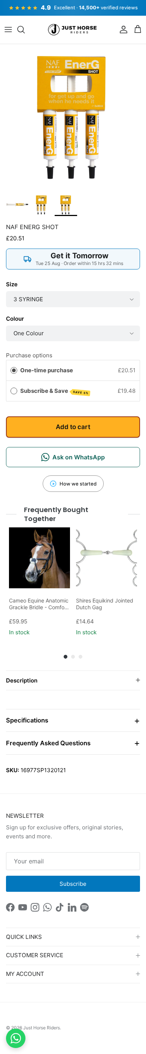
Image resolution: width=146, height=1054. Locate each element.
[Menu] (8, 29)
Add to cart (73, 427)
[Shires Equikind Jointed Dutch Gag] (106, 557)
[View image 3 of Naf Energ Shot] (66, 205)
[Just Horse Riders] (73, 29)
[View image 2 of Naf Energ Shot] (41, 205)
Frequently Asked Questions (48, 743)
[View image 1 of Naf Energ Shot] (17, 205)
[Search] (24, 29)
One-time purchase (46, 370)
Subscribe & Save (54, 391)
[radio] (13, 370)
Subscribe (73, 883)
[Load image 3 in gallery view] (73, 117)
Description (21, 680)
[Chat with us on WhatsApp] (15, 1038)
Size (12, 284)
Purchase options (29, 355)
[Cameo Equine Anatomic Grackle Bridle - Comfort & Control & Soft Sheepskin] (39, 557)
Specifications (27, 720)
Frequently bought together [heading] (56, 514)
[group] (39, 582)
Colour (15, 318)
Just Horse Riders (41, 1027)
